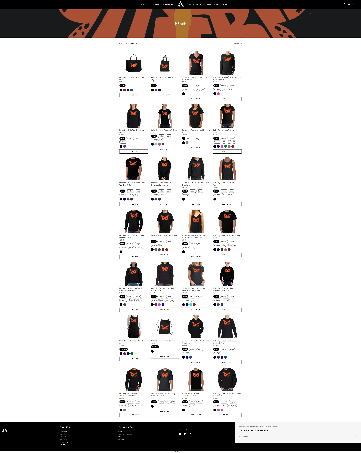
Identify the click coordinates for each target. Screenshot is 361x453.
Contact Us (64, 434)
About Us (63, 437)
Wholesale (63, 439)
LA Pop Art (183, 452)
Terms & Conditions (125, 434)
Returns (121, 439)
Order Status (64, 431)
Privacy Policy (123, 431)
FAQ (119, 437)
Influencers (64, 442)
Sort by (121, 43)
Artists (62, 445)
